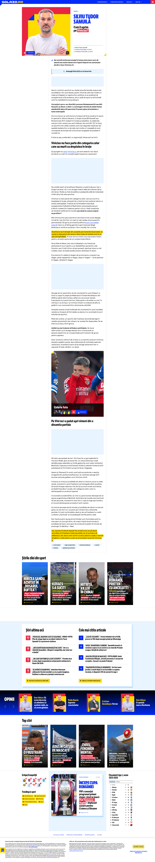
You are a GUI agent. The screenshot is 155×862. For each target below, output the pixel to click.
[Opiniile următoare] (13, 706)
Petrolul (114, 790)
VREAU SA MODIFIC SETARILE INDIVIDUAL (138, 852)
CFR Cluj (40, 799)
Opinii (75, 11)
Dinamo (114, 787)
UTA (113, 822)
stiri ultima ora (28, 796)
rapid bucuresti (40, 796)
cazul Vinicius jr (69, 152)
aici (49, 854)
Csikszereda (115, 825)
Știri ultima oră (35, 630)
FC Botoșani (115, 817)
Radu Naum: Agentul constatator (70, 703)
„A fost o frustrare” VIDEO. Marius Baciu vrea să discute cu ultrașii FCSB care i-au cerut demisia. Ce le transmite (35, 746)
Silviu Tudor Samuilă (81, 47)
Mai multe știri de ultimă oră (38, 680)
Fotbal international (117, 2)
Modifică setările (90, 835)
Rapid (113, 795)
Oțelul (113, 800)
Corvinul (114, 805)
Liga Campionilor (70, 545)
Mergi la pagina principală (91, 680)
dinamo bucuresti (29, 799)
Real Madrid (56, 545)
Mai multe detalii (33, 847)
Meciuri (118, 781)
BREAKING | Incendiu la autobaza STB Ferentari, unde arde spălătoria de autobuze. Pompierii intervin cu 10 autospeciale (120, 746)
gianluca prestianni (69, 548)
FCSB (113, 792)
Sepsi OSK (115, 815)
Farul (113, 807)
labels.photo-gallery (77, 384)
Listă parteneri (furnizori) (76, 850)
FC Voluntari (115, 820)
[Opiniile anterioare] (5, 706)
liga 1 (41, 802)
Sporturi (129, 2)
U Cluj (113, 812)
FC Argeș (114, 802)
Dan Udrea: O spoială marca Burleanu (138, 703)
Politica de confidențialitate (74, 835)
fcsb (25, 804)
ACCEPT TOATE (138, 846)
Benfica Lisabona (85, 545)
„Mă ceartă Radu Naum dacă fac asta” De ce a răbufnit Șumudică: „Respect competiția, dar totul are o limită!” (50, 650)
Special (138, 2)
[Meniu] (152, 2)
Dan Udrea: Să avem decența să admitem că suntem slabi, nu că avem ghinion (36, 703)
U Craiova (114, 797)
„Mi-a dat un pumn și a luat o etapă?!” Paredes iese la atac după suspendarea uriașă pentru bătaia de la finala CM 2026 (50, 661)
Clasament (112, 781)
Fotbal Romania (102, 2)
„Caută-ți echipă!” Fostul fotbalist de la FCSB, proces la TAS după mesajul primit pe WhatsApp (103, 638)
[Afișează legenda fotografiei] (67, 52)
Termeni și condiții (58, 835)
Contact (99, 835)
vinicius (55, 548)
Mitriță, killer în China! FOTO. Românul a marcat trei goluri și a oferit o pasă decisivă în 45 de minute (92, 583)
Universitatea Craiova (30, 802)
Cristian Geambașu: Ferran (104, 703)
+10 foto (31, 53)
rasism (97, 545)
